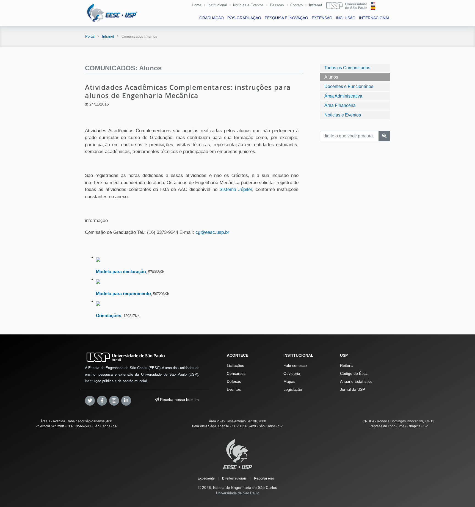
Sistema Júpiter (235, 189)
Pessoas (277, 5)
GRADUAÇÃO (211, 18)
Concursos (236, 373)
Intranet (315, 5)
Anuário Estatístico (356, 381)
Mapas (289, 381)
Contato (296, 5)
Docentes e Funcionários (348, 86)
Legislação (292, 389)
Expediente (206, 478)
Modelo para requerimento (123, 293)
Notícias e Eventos (248, 5)
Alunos (331, 77)
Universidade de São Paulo (237, 493)
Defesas (234, 381)
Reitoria (347, 365)
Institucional (217, 5)
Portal (90, 36)
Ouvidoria (291, 373)
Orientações (108, 315)
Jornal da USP (352, 389)
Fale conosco (295, 365)
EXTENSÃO (322, 18)
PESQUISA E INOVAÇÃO (286, 18)
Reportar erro (264, 478)
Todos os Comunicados (347, 67)
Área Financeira (340, 105)
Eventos (234, 389)
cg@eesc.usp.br (212, 232)
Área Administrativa (343, 96)
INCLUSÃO (345, 18)
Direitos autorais (234, 478)
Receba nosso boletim (179, 399)
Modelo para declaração (121, 271)
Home (196, 5)
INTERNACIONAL (374, 18)
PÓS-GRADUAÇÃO (244, 18)
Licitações (235, 365)
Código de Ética (354, 373)
